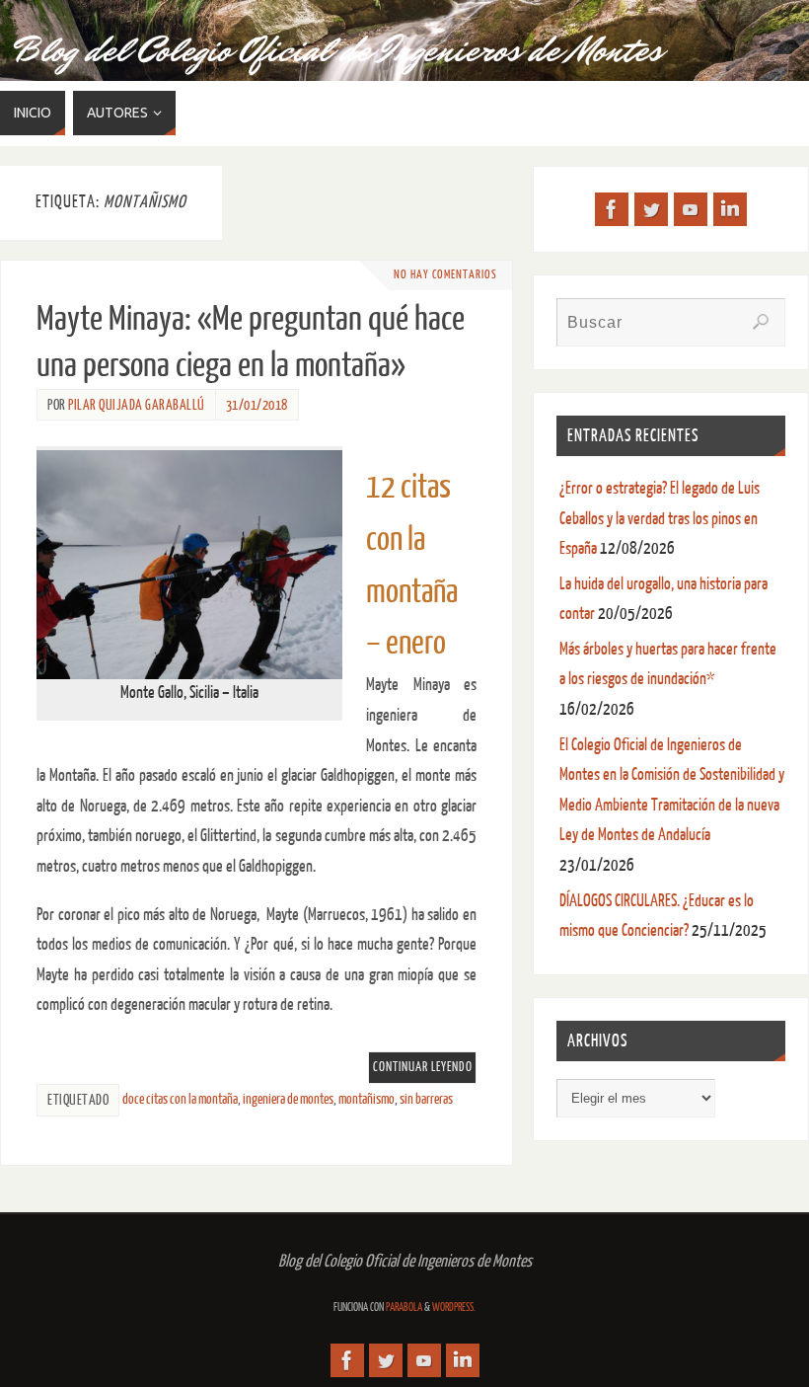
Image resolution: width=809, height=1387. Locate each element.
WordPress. (454, 1307)
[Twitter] (651, 209)
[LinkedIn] (730, 209)
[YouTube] (690, 209)
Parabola (404, 1307)
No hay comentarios (445, 275)
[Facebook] (611, 209)
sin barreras (426, 1099)
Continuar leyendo (423, 1067)
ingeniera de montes (288, 1099)
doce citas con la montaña (180, 1099)
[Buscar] (761, 322)
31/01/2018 (257, 405)
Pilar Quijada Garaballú (136, 405)
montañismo (366, 1099)
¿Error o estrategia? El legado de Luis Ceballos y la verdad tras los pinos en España (659, 518)
